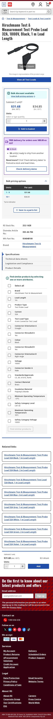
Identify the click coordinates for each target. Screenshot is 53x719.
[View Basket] (48, 4)
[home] (3, 18)
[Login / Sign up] (40, 4)
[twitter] (5, 629)
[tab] (26, 254)
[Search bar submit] (48, 11)
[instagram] (19, 629)
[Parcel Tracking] (33, 4)
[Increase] (44, 121)
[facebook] (24, 629)
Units (8, 113)
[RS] (10, 4)
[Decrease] (8, 121)
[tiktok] (29, 629)
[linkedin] (10, 629)
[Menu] (4, 4)
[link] (23, 96)
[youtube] (15, 629)
